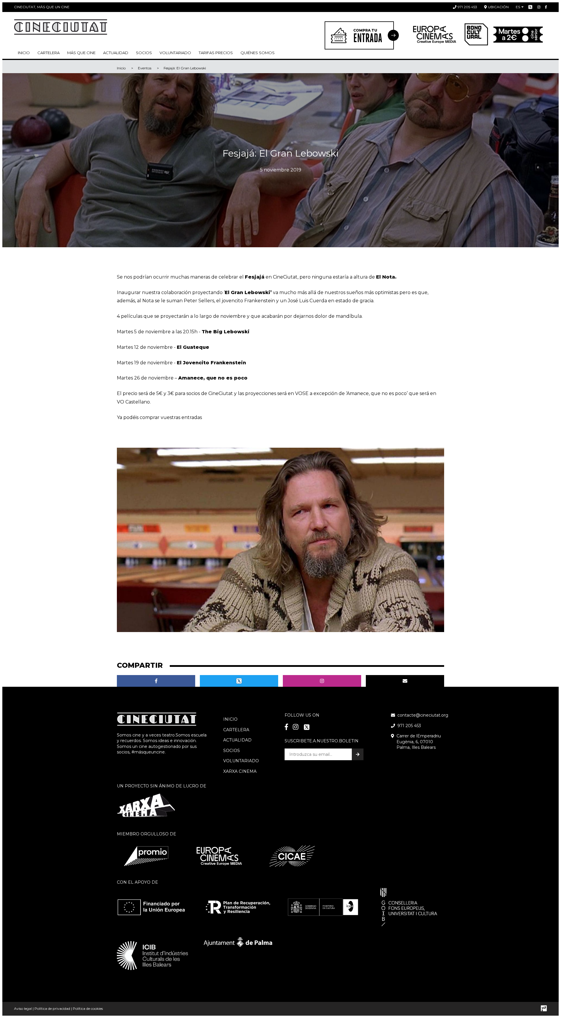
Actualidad (115, 52)
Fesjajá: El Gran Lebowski (185, 68)
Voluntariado (175, 52)
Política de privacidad (52, 1008)
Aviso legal (23, 1008)
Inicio (24, 52)
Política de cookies (88, 1008)
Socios (231, 750)
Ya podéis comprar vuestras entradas (159, 417)
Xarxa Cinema (240, 771)
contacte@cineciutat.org (422, 715)
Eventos (144, 68)
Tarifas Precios (216, 52)
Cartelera (48, 52)
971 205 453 (467, 7)
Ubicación (498, 7)
